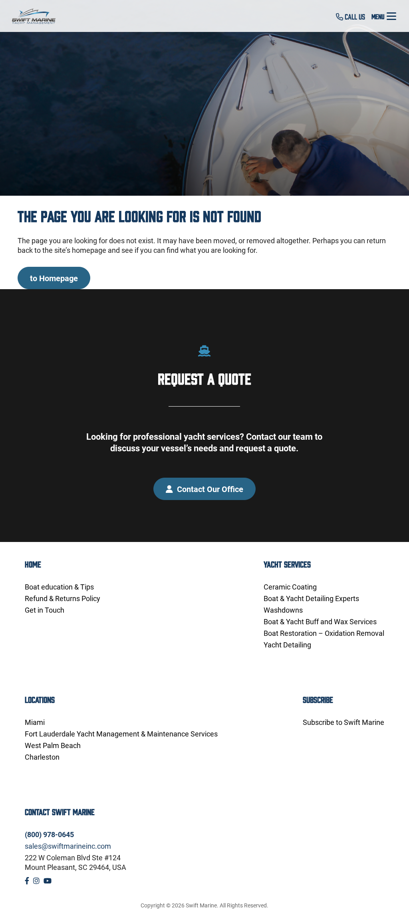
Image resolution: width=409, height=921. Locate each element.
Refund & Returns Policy (62, 598)
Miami (35, 722)
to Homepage (54, 278)
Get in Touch (44, 610)
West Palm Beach (53, 745)
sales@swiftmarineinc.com (68, 846)
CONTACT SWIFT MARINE (60, 811)
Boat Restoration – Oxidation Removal (324, 633)
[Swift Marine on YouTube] (48, 880)
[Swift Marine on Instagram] (36, 880)
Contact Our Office (209, 489)
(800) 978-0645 (49, 834)
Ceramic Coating (290, 587)
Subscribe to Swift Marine (343, 722)
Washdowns (283, 610)
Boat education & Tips (59, 587)
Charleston (42, 757)
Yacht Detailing (287, 644)
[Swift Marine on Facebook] (27, 880)
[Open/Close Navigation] (391, 16)
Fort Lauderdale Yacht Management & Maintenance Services (121, 733)
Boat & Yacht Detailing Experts (311, 598)
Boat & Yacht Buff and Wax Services (320, 621)
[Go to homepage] (38, 16)
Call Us (354, 16)
